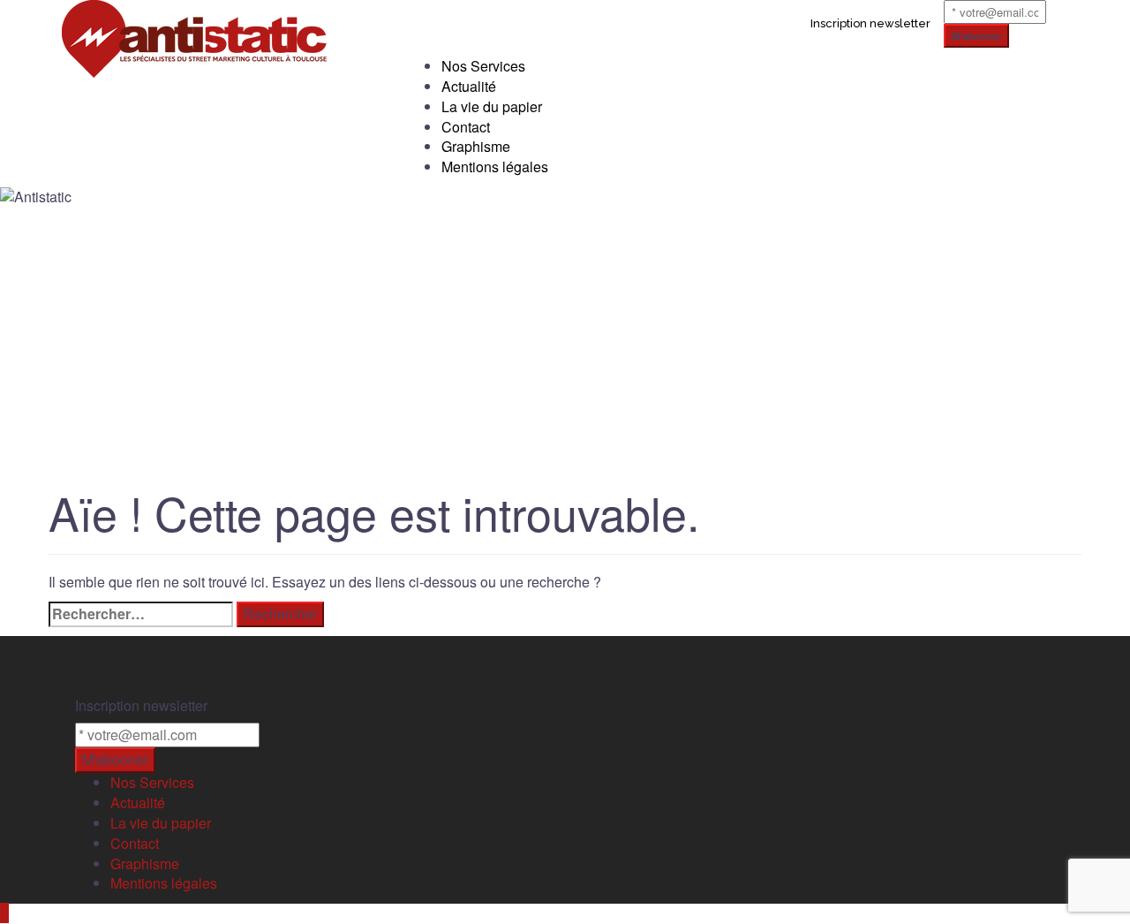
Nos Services (483, 66)
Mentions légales (494, 166)
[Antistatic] (194, 37)
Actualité (468, 86)
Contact (465, 127)
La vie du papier (491, 106)
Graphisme (475, 146)
